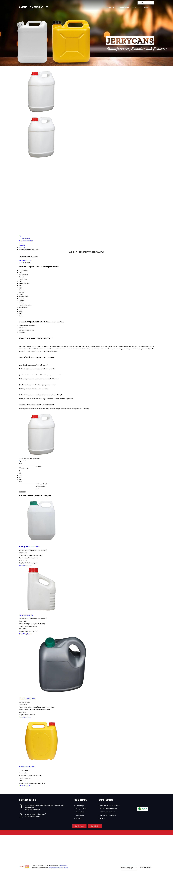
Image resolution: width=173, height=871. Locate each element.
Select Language (145, 867)
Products (22, 245)
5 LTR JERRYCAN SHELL (27, 767)
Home (21, 243)
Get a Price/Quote (25, 260)
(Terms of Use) (62, 865)
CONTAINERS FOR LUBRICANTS (110, 806)
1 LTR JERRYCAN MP (26, 615)
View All (102, 819)
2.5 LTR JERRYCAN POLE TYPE (29, 547)
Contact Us (148, 7)
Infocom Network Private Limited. (58, 867)
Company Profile (123, 7)
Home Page (110, 7)
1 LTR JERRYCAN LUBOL (27, 698)
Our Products (136, 7)
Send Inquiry (25, 238)
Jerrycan (22, 247)
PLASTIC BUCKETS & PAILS (108, 809)
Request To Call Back (26, 241)
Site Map (79, 818)
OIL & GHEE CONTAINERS (108, 815)
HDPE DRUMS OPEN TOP (107, 812)
